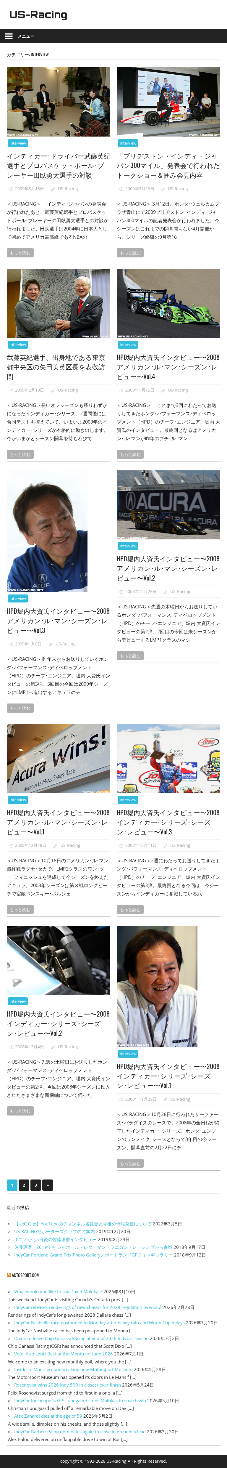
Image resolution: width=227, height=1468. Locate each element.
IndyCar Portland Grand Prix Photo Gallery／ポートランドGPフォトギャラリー (93, 1255)
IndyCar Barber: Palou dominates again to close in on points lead (80, 1432)
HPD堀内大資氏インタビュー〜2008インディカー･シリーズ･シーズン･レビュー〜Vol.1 (168, 1075)
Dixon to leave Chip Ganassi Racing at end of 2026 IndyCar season (81, 1338)
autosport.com (26, 1275)
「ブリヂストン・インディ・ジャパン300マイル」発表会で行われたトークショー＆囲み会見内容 (168, 165)
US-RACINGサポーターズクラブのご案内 (54, 1231)
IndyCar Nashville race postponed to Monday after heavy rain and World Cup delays (99, 1323)
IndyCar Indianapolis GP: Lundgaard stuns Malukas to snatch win (80, 1400)
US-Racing (38, 14)
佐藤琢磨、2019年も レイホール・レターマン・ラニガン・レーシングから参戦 (93, 1247)
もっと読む (20, 252)
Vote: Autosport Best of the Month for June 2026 (63, 1354)
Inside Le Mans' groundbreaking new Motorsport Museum (73, 1369)
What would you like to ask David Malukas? (58, 1291)
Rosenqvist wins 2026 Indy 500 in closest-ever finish (67, 1385)
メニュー (26, 36)
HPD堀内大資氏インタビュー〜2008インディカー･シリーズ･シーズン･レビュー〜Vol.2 (58, 1023)
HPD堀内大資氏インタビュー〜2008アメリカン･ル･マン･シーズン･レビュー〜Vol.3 (58, 620)
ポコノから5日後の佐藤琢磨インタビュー (55, 1239)
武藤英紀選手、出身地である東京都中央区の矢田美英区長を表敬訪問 (56, 366)
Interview (17, 143)
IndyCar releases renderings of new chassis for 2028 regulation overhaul (87, 1307)
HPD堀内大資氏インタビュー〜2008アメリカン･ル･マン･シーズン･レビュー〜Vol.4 (168, 366)
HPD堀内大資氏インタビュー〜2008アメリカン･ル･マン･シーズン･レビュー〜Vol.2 (168, 568)
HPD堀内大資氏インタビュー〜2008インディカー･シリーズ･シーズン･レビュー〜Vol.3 (168, 821)
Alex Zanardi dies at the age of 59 (48, 1416)
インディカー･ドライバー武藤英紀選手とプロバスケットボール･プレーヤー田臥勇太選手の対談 (58, 165)
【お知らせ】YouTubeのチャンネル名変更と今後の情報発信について (83, 1224)
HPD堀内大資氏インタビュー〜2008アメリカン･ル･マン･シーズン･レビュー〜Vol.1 (58, 821)
